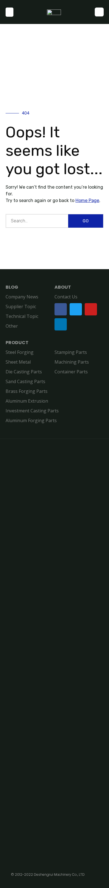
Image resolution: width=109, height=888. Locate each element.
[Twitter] (76, 309)
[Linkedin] (60, 324)
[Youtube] (91, 309)
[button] (9, 12)
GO (86, 220)
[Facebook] (60, 309)
